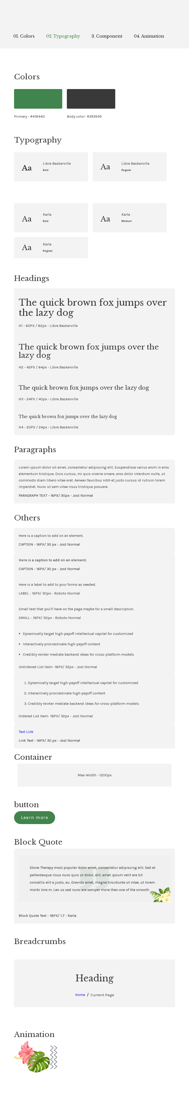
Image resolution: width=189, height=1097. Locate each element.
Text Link (26, 731)
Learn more (34, 817)
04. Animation (149, 36)
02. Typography (63, 36)
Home (80, 994)
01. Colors (24, 36)
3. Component (107, 36)
